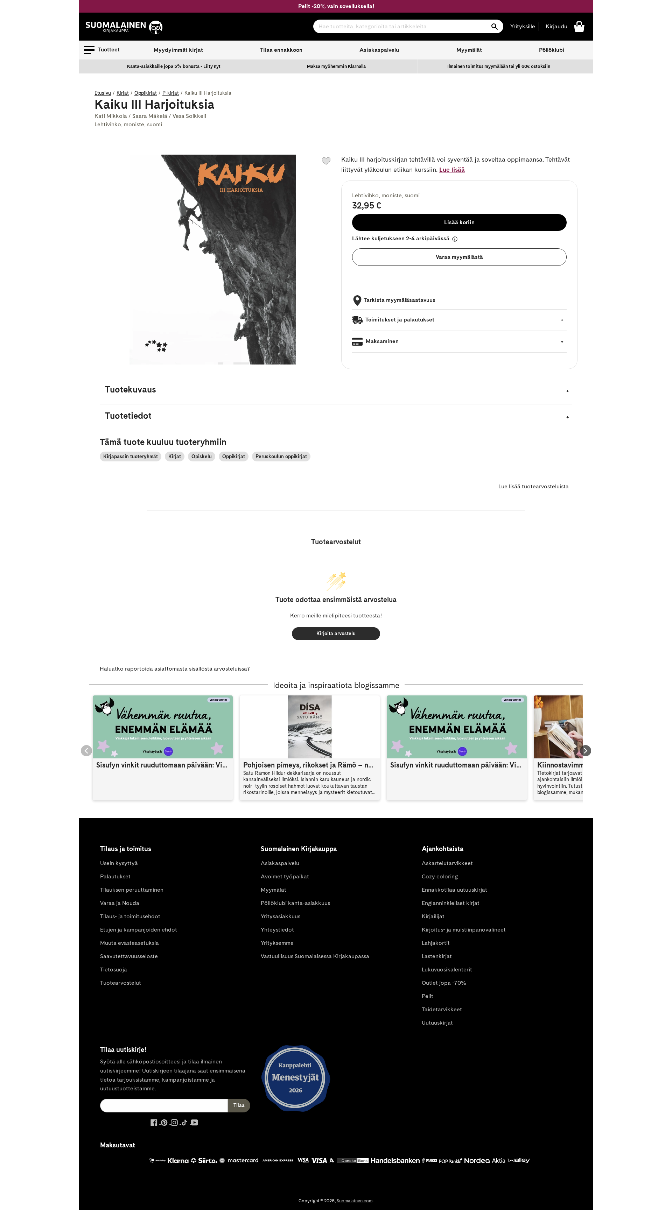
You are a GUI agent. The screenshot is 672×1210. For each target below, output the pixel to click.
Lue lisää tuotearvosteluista (533, 486)
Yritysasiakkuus (280, 916)
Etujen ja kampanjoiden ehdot (138, 929)
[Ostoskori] (579, 26)
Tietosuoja (113, 969)
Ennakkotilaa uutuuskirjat (454, 889)
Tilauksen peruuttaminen (131, 889)
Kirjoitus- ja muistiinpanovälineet (464, 929)
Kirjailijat (433, 916)
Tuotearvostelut (120, 982)
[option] (174, 66)
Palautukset (115, 876)
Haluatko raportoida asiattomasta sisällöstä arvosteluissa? (175, 668)
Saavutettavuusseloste (129, 956)
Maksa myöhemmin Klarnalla (336, 66)
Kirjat (123, 93)
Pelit (427, 996)
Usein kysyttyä (119, 863)
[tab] (336, 391)
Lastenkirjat (437, 956)
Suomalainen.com (354, 1200)
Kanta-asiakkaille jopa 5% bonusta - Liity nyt (173, 66)
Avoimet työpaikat (285, 876)
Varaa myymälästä (459, 257)
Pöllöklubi (552, 50)
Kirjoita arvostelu (336, 633)
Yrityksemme (277, 943)
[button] (102, 50)
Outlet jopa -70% (444, 982)
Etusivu (102, 93)
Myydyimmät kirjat (178, 50)
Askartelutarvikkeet (447, 863)
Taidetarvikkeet (442, 1009)
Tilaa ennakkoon (281, 50)
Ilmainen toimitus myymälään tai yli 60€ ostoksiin (498, 66)
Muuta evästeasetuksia (129, 943)
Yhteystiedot (277, 929)
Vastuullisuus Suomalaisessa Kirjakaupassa (315, 956)
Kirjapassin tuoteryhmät (130, 456)
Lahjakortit (436, 943)
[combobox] (408, 26)
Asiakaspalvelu (379, 50)
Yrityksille (522, 26)
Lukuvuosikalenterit (447, 969)
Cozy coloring (440, 876)
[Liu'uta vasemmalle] (86, 750)
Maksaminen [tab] (381, 341)
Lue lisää (452, 169)
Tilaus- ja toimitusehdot (130, 916)
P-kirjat (170, 93)
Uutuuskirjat (437, 1022)
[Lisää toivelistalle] (326, 161)
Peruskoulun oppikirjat (281, 456)
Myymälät (469, 50)
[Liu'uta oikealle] (585, 750)
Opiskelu (201, 456)
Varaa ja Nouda (119, 903)
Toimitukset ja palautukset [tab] (399, 319)
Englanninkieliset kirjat (450, 903)
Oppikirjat (145, 93)
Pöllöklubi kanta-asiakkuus (295, 903)
